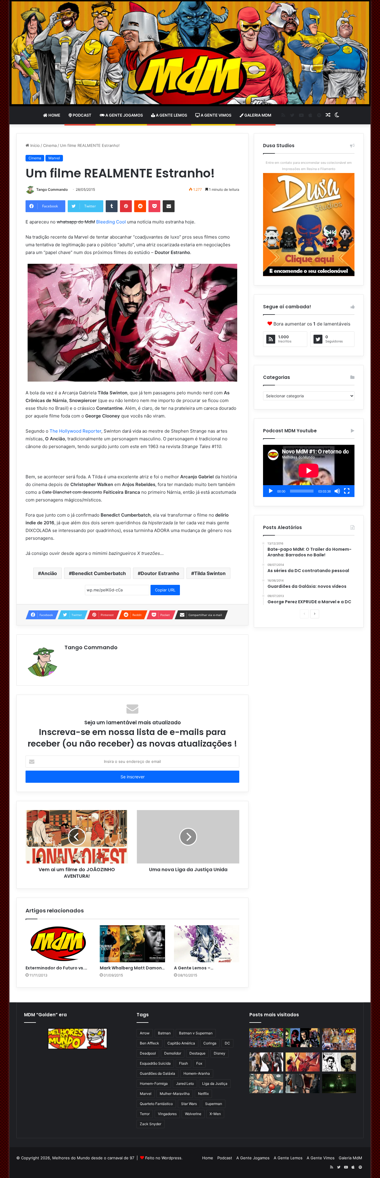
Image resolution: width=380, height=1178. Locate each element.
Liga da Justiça (214, 1083)
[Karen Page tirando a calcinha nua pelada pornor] (302, 1083)
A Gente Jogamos (123, 115)
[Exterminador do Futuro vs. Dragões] (58, 943)
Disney (219, 1053)
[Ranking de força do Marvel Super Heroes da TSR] (302, 1037)
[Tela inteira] (347, 491)
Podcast (81, 115)
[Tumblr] (112, 206)
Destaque (197, 1053)
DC (227, 1043)
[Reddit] (140, 206)
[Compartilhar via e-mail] (169, 206)
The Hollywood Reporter (75, 431)
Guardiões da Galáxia (157, 1073)
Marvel (54, 158)
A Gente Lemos (171, 115)
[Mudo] (337, 491)
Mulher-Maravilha (175, 1093)
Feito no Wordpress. (164, 1157)
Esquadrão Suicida (155, 1063)
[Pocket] (154, 206)
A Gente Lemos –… (193, 968)
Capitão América (181, 1043)
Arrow (145, 1033)
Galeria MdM (257, 115)
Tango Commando (52, 189)
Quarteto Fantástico (156, 1103)
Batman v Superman (196, 1033)
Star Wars (189, 1103)
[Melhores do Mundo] (190, 53)
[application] (308, 471)
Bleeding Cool (111, 222)
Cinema (50, 145)
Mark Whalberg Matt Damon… (132, 968)
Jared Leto (185, 1083)
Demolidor (172, 1053)
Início (34, 145)
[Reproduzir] (271, 491)
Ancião (49, 573)
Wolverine (193, 1114)
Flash (183, 1063)
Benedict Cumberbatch (99, 573)
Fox (199, 1063)
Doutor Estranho (160, 573)
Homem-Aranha (196, 1073)
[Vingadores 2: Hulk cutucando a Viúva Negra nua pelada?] (266, 1062)
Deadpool (148, 1053)
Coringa (209, 1043)
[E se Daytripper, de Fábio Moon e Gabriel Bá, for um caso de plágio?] (339, 1062)
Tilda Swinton (210, 573)
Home (54, 115)
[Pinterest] (126, 206)
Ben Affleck (149, 1043)
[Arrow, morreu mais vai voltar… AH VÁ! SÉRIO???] (339, 1083)
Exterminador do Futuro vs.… (56, 968)
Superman (213, 1103)
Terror (145, 1114)
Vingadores (167, 1114)
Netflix (203, 1093)
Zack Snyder (150, 1124)
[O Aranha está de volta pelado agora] (266, 1083)
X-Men (215, 1114)
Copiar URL (165, 590)
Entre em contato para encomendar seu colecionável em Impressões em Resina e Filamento (309, 166)
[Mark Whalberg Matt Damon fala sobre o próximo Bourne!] (132, 943)
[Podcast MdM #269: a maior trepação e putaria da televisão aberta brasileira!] (339, 1039)
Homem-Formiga (154, 1083)
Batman (164, 1033)
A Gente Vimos (215, 115)
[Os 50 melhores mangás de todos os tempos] (302, 1062)
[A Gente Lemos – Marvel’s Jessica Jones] (206, 943)
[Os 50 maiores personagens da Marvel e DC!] (266, 1037)
